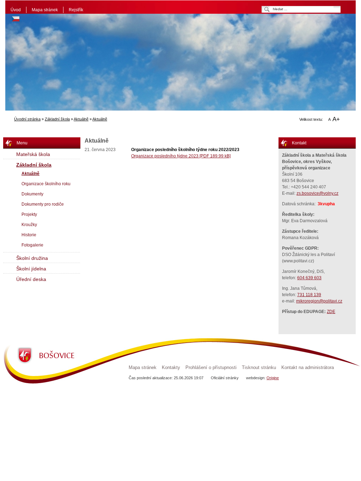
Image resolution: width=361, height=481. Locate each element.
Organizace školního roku (46, 183)
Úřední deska (31, 279)
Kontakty (171, 367)
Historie (29, 234)
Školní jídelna (31, 268)
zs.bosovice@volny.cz (317, 193)
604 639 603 (309, 277)
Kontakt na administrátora (307, 367)
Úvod (16, 9)
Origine (273, 378)
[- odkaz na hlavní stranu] (67, 47)
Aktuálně (81, 119)
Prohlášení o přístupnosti (211, 367)
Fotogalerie (32, 245)
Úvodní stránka (27, 119)
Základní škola (57, 119)
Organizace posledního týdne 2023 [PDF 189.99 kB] (181, 156)
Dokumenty (32, 194)
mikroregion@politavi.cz (319, 301)
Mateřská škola (33, 154)
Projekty (29, 214)
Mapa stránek (45, 9)
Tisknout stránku (259, 367)
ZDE (331, 311)
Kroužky (29, 224)
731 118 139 (309, 294)
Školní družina (32, 258)
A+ (336, 119)
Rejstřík (76, 9)
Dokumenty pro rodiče (43, 204)
